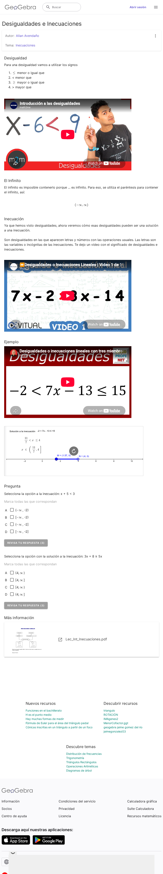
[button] (26, 542)
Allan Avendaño (27, 36)
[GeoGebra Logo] (20, 7)
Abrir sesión (138, 7)
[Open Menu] (155, 7)
